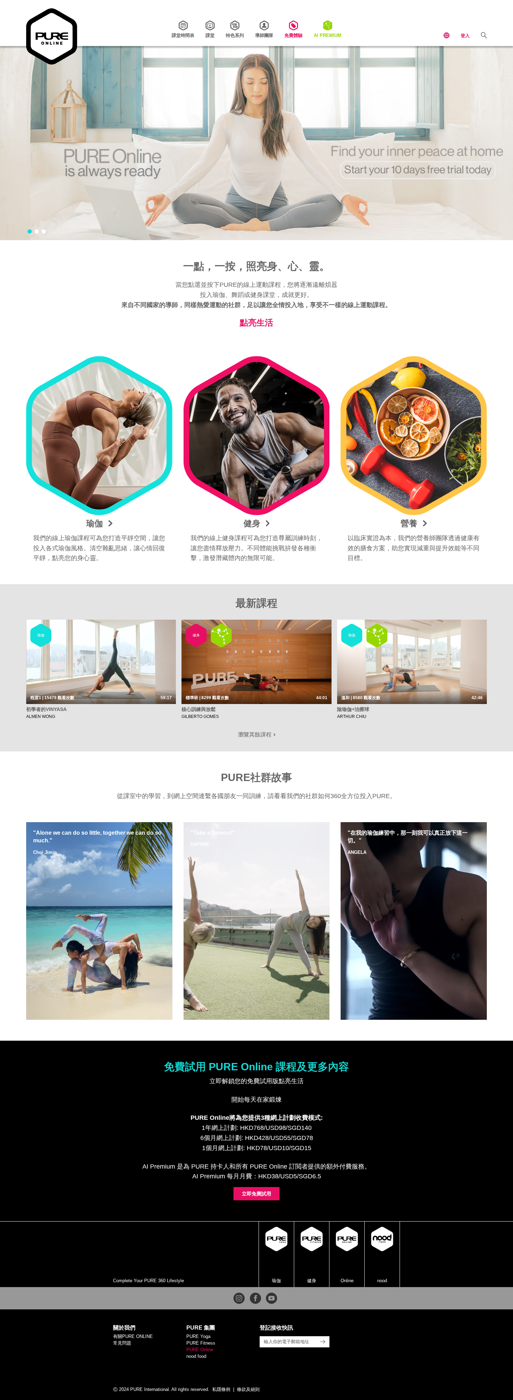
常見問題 (122, 1343)
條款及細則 (248, 1389)
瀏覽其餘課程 (255, 734)
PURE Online (199, 1349)
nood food (196, 1356)
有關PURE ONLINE (133, 1336)
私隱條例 (221, 1389)
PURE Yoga (198, 1336)
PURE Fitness (200, 1343)
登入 (465, 35)
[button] (30, 231)
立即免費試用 (256, 1193)
